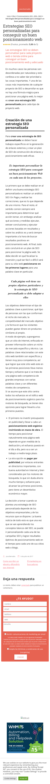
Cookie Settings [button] (10, 778)
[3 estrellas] (6, 44)
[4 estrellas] (8, 44)
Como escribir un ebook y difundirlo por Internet (11, 564)
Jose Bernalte (10, 556)
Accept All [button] (23, 778)
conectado (25, 585)
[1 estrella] (3, 44)
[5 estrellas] (9, 44)
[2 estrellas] (5, 44)
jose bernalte (25, 9)
